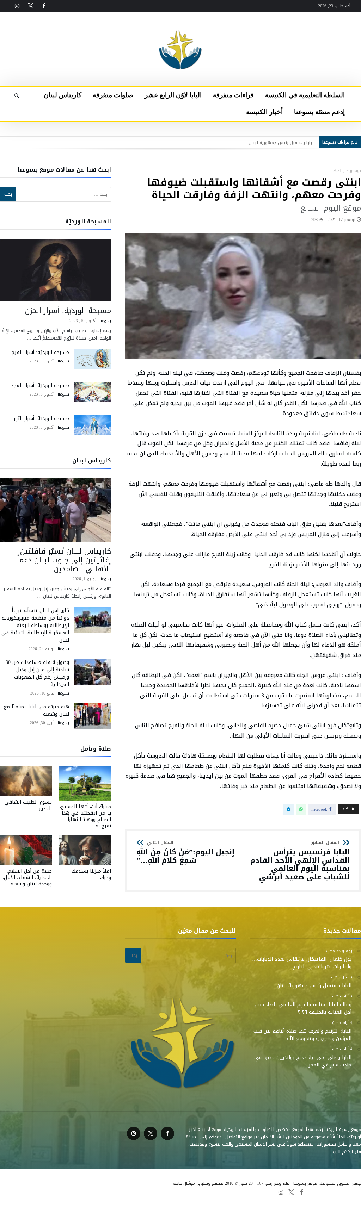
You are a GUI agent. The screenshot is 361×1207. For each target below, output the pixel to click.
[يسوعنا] (180, 23)
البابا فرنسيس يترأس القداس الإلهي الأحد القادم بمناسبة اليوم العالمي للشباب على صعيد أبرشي (300, 861)
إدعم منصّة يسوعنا (49, 1192)
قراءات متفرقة (192, 1192)
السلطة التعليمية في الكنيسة (239, 1192)
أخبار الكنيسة (14, 1192)
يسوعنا (105, 320)
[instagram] (17, 6)
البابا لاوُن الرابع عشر (154, 1192)
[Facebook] (43, 6)
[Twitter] (30, 6)
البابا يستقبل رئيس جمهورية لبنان (282, 142)
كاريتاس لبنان (85, 1192)
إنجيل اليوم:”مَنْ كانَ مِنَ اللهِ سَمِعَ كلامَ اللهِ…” (185, 852)
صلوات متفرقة (117, 1192)
